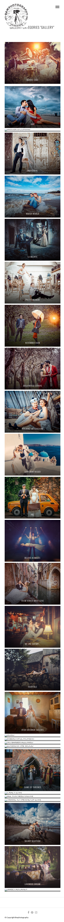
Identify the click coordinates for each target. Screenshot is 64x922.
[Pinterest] (32, 912)
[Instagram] (36, 912)
